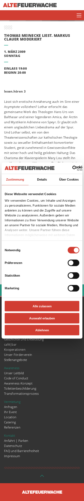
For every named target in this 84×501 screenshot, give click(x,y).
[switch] (73, 263)
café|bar (10, 344)
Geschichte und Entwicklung (24, 339)
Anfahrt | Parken (16, 441)
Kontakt (9, 435)
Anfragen (10, 407)
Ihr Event (10, 412)
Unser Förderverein (18, 355)
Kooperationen (14, 349)
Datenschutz (13, 446)
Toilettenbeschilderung (20, 388)
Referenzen (12, 427)
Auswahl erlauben (42, 318)
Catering (10, 422)
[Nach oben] (42, 477)
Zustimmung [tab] (15, 179)
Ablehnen (42, 330)
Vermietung (12, 402)
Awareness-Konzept (18, 383)
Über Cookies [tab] (69, 179)
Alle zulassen (42, 306)
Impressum (12, 456)
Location (10, 417)
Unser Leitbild (14, 373)
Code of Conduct (16, 378)
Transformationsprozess (21, 393)
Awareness (12, 368)
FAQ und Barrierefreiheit (21, 451)
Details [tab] (42, 179)
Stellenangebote (15, 360)
